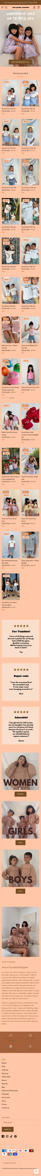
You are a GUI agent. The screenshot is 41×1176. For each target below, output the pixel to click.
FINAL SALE (6, 1077)
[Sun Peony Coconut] (20, 7)
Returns (4, 1080)
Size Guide (6, 1097)
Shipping (5, 1073)
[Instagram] (7, 1136)
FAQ (3, 1066)
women (20, 794)
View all (20, 76)
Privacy (4, 1104)
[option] (20, 38)
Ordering (5, 1070)
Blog (3, 1087)
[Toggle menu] (2, 7)
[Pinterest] (15, 1136)
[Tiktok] (11, 1136)
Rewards (5, 1083)
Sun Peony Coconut (12, 1168)
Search (4, 1063)
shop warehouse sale (20, 62)
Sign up (8, 1129)
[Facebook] (3, 1136)
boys (20, 891)
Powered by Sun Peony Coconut (28, 1168)
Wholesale (5, 1094)
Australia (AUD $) (9, 1163)
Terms (4, 1101)
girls (20, 843)
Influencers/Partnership (10, 1090)
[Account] (33, 7)
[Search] (7, 7)
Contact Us (5, 1108)
